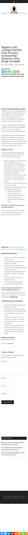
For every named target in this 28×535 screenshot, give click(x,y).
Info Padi (14, 9)
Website (3, 393)
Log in (22, 498)
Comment (4, 361)
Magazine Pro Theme (18, 496)
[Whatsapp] (9, 71)
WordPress (17, 498)
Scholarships (10, 343)
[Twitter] (6, 71)
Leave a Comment (19, 64)
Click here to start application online (11, 295)
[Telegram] (15, 71)
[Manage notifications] (24, 531)
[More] (18, 71)
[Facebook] (3, 71)
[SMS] (12, 71)
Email (3, 385)
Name (3, 378)
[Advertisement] (14, 31)
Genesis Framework (9, 498)
